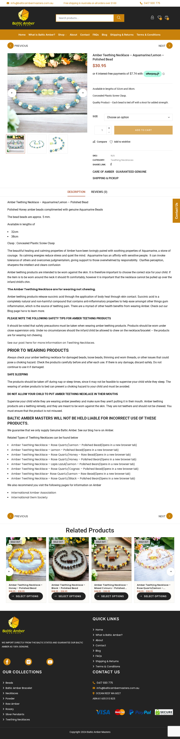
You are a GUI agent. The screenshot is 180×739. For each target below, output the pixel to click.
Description (76, 192)
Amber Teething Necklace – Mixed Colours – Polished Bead (111, 588)
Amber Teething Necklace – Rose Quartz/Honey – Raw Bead (71, 455)
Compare (102, 141)
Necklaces (12, 693)
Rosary (10, 709)
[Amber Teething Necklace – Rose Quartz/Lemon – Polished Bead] (154, 559)
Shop (61, 34)
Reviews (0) (99, 192)
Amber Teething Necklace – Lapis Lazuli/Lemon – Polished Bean (73, 464)
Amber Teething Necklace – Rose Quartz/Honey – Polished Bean (73, 459)
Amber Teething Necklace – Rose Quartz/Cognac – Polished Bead (75, 469)
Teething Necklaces (122, 160)
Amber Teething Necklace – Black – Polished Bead (68, 586)
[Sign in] (152, 18)
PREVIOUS (21, 46)
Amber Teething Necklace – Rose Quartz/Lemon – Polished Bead (74, 445)
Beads (9, 683)
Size (95, 116)
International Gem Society (29, 497)
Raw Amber (13, 704)
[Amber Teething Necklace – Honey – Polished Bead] (26, 559)
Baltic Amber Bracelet (19, 688)
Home (21, 34)
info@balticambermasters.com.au (31, 3)
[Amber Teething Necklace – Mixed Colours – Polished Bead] (111, 559)
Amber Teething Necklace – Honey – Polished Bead (25, 586)
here (24, 311)
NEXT (162, 46)
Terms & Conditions (148, 34)
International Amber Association (33, 493)
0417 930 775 (104, 683)
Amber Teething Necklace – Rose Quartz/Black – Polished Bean (73, 478)
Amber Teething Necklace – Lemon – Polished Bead (65, 450)
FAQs (96, 34)
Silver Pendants (15, 714)
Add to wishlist (122, 141)
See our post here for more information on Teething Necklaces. (51, 343)
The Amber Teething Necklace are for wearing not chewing (51, 289)
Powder (10, 698)
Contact (85, 34)
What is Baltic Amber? (41, 34)
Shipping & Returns (122, 34)
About (73, 34)
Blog (104, 34)
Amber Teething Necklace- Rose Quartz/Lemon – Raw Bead (70, 474)
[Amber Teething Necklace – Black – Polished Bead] (69, 559)
